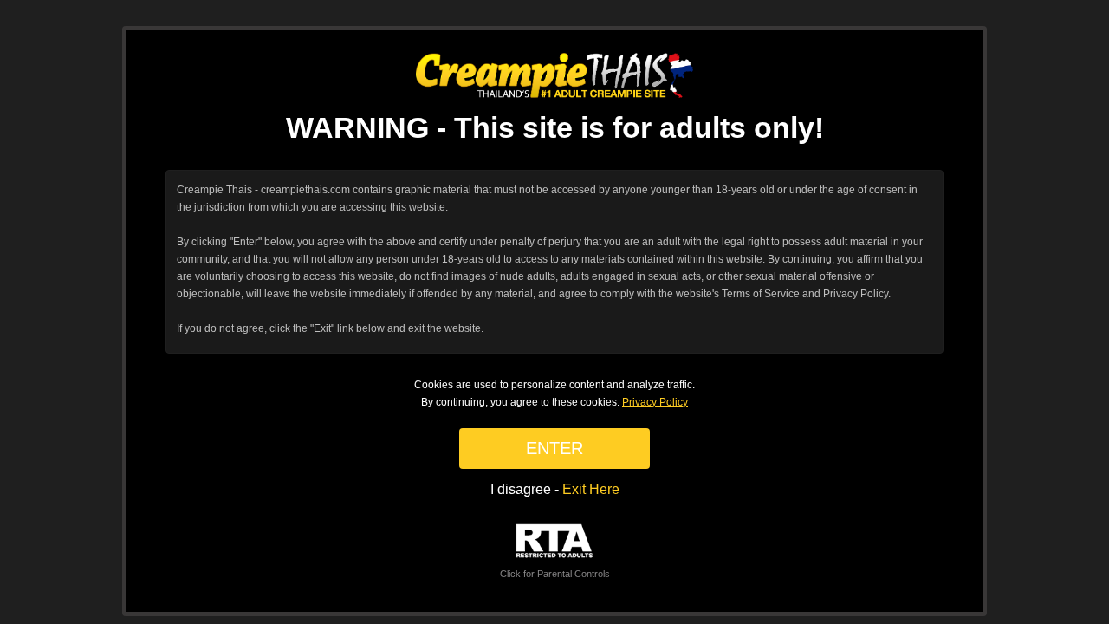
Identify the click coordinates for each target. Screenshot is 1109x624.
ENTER (554, 448)
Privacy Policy (655, 402)
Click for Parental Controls (555, 574)
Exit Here (590, 489)
